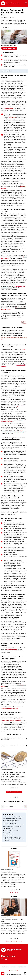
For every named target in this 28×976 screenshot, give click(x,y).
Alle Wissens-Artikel (13, 792)
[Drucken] (1, 27)
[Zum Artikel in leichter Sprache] (8, 27)
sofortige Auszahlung (11, 649)
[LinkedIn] (5, 959)
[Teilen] (3, 27)
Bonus (23, 349)
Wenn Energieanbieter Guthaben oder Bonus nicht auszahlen (12, 738)
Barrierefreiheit (22, 967)
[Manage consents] (25, 973)
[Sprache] (6, 27)
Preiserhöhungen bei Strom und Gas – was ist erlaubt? (12, 745)
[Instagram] (2, 959)
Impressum (13, 967)
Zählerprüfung (12, 117)
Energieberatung (8, 814)
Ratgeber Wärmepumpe (9, 872)
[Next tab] (25, 806)
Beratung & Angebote (8, 48)
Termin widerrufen (14, 971)
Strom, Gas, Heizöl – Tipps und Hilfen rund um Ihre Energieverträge (13, 773)
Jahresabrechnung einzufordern (9, 708)
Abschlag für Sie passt (19, 406)
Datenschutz (5, 967)
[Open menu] (2, 973)
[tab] (10, 892)
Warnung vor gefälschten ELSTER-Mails (12, 920)
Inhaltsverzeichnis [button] (6, 71)
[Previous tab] (2, 806)
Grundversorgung (9, 108)
